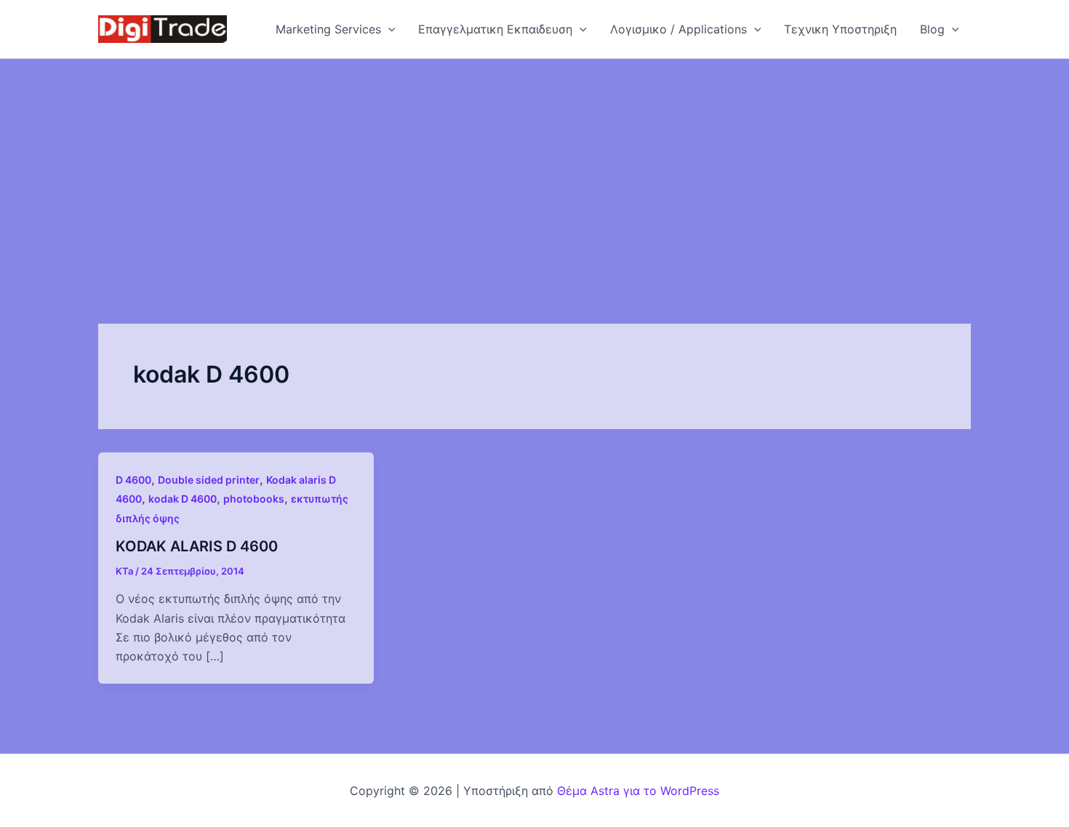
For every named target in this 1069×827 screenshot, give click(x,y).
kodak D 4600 (182, 498)
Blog (932, 29)
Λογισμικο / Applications (678, 29)
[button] (388, 29)
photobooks (253, 498)
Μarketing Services (328, 29)
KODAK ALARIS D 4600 (197, 546)
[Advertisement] (534, 168)
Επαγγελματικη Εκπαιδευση (495, 29)
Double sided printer (209, 480)
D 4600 (133, 480)
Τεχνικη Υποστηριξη (840, 29)
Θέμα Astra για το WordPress (638, 790)
